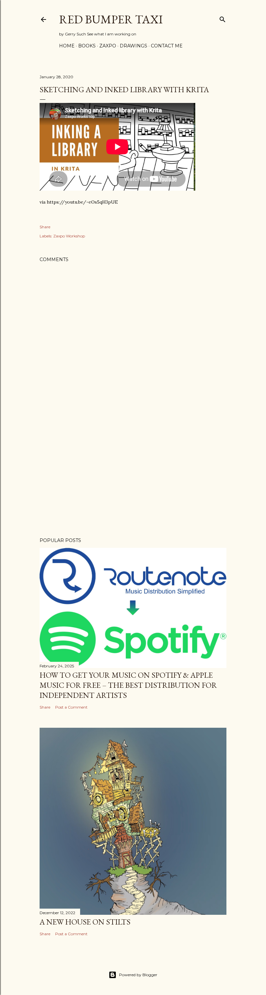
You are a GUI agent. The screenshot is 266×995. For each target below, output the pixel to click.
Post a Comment (71, 707)
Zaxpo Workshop (69, 235)
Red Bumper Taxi (111, 19)
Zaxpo (107, 46)
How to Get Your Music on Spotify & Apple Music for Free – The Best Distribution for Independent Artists (128, 685)
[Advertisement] (133, 475)
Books (87, 46)
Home (67, 46)
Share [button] (45, 226)
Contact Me (167, 46)
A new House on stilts (85, 922)
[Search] (222, 18)
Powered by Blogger (138, 974)
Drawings (133, 46)
